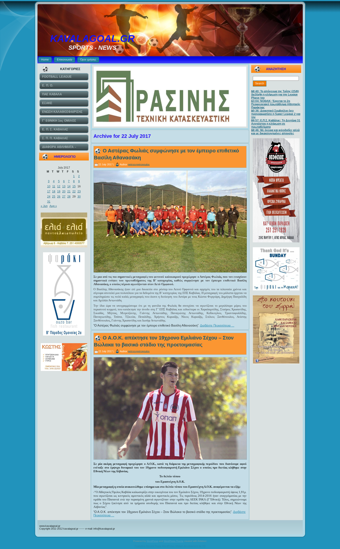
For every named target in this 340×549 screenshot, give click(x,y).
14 (69, 186)
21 (69, 191)
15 (74, 186)
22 (74, 191)
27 (63, 196)
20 (63, 191)
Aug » (53, 206)
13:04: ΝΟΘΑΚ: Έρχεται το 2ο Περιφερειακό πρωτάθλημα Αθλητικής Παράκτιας (275, 104)
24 (48, 196)
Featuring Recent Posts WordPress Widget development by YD (170, 546)
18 (53, 191)
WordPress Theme (173, 541)
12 (58, 186)
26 (58, 196)
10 (48, 186)
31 (48, 201)
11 (53, 186)
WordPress (152, 541)
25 (53, 196)
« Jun (44, 206)
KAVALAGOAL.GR (92, 38)
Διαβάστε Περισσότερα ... (217, 325)
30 (79, 196)
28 (69, 196)
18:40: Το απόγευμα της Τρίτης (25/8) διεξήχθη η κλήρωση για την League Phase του (275, 94)
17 (48, 191)
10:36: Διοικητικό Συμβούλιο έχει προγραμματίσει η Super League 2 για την (275, 114)
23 (79, 191)
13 (63, 186)
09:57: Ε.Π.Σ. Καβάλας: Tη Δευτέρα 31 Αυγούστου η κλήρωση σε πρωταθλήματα (275, 124)
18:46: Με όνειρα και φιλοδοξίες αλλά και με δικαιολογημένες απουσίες (275, 132)
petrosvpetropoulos (139, 164)
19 (58, 191)
